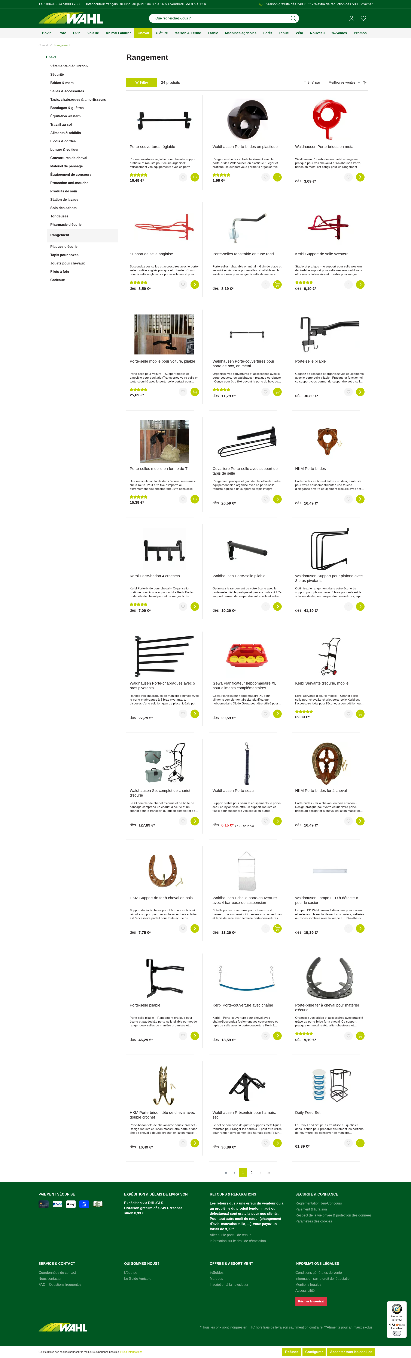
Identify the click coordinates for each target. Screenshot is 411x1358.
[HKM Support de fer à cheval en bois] (164, 871)
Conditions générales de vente (318, 1272)
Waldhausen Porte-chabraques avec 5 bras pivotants (162, 685)
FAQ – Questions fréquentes (60, 1284)
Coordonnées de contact (57, 1272)
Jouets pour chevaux (67, 263)
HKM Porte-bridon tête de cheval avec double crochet (162, 1114)
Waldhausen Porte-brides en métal (324, 147)
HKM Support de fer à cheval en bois (161, 898)
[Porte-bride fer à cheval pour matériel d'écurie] (330, 978)
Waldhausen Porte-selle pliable (239, 576)
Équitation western (65, 116)
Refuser (291, 1352)
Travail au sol (61, 124)
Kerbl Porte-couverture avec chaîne (243, 1005)
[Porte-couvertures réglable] (164, 119)
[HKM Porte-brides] (330, 441)
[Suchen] (293, 18)
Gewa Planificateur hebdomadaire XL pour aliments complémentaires (244, 685)
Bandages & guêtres (67, 108)
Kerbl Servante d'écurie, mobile (321, 683)
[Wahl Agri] (71, 18)
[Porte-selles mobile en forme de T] (164, 441)
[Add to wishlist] (183, 177)
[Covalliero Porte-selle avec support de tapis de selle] (247, 441)
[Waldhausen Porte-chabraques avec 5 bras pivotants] (164, 656)
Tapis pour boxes (64, 255)
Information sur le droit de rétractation (238, 1241)
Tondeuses (59, 216)
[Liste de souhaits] (363, 18)
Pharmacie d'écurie (66, 224)
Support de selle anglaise (151, 254)
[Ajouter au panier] (195, 177)
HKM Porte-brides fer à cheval (321, 790)
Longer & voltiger (64, 149)
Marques (216, 1278)
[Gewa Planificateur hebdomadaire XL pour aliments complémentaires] (247, 656)
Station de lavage (64, 199)
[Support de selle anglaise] (164, 227)
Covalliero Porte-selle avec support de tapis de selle (245, 470)
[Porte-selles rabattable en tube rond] (247, 227)
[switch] (397, 1333)
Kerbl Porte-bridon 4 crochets (155, 576)
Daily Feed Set (307, 1112)
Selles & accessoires (67, 91)
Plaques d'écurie (63, 246)
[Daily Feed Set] (330, 1085)
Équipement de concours (70, 174)
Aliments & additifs (65, 133)
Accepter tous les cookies (351, 1352)
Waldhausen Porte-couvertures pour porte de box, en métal (243, 363)
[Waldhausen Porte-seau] (247, 763)
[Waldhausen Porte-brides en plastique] (247, 119)
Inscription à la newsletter (229, 1284)
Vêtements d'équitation (69, 66)
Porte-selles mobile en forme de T (159, 468)
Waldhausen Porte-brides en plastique (245, 147)
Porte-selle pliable (310, 361)
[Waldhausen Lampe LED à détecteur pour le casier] (330, 871)
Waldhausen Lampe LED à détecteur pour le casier (326, 900)
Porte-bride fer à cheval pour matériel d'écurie (327, 1007)
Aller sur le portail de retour (230, 1235)
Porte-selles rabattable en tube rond (243, 254)
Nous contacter (50, 1278)
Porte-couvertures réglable (152, 147)
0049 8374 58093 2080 (63, 4)
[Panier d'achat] (370, 18)
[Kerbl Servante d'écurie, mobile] (330, 656)
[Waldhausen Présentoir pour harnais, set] (247, 1085)
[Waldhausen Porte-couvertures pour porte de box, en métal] (247, 334)
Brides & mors (62, 83)
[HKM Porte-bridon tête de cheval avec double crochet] (164, 1085)
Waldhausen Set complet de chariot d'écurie (160, 792)
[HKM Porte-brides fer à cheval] (330, 763)
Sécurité (57, 74)
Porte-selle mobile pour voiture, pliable (162, 361)
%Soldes (216, 1272)
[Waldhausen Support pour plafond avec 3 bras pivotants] (330, 549)
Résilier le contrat (311, 1301)
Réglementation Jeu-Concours (318, 1203)
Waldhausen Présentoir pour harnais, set (244, 1114)
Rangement (59, 235)
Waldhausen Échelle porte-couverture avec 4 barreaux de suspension (245, 900)
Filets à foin (59, 271)
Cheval (51, 57)
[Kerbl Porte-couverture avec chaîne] (247, 978)
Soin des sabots (63, 208)
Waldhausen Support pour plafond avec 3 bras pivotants (329, 578)
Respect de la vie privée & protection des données (333, 1215)
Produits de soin (63, 191)
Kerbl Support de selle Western (321, 254)
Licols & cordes (63, 141)
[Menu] (404, 1303)
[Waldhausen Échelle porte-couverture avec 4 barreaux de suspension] (247, 871)
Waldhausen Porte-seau (233, 790)
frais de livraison (276, 1327)
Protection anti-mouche (69, 183)
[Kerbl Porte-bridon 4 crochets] (164, 549)
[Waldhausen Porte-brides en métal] (330, 119)
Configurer (314, 1352)
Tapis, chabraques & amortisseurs (78, 99)
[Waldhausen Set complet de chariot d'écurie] (164, 763)
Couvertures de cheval (68, 158)
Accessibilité (305, 1290)
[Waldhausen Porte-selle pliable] (247, 549)
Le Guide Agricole (137, 1278)
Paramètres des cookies (313, 1221)
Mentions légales (308, 1284)
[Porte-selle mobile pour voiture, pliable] (164, 334)
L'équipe (130, 1272)
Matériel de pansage (66, 166)
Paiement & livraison (311, 1209)
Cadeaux (57, 280)
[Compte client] (351, 18)
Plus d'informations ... (132, 1352)
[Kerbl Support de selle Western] (330, 227)
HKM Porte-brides (310, 468)
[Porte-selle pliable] (330, 334)
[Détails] (360, 177)
